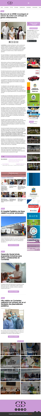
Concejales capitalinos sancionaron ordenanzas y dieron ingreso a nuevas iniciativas (9, 391)
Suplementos (22, 7)
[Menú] (28, 3)
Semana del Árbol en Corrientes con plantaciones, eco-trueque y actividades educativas (34, 157)
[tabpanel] (33, 148)
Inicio (2, 7)
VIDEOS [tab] (36, 121)
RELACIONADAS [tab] (33, 123)
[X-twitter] (19, 409)
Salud (2, 11)
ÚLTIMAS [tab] (31, 121)
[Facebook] (16, 409)
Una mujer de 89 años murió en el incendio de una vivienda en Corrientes (10, 366)
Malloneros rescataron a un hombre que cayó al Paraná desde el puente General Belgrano (30, 379)
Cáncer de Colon (12, 159)
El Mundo (16, 7)
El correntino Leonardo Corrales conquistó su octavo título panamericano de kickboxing (30, 392)
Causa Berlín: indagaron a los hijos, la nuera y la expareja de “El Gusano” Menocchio (34, 148)
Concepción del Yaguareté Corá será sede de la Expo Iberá (33, 130)
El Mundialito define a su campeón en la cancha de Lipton (33, 166)
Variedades (28, 7)
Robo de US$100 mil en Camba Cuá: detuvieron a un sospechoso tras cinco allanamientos (29, 352)
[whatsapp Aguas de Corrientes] (33, 185)
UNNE (18, 161)
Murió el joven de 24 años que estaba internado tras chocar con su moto (8, 379)
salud (14, 161)
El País (11, 7)
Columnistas (34, 7)
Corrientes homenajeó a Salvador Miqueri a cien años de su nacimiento (10, 353)
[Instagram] (22, 409)
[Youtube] (25, 409)
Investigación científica (14, 160)
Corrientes (6, 7)
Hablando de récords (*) (33, 139)
